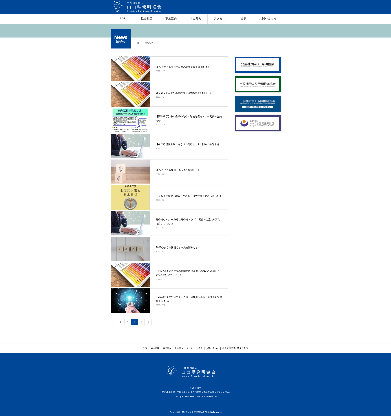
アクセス (219, 18)
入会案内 (195, 18)
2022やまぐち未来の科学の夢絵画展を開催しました (184, 67)
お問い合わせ (268, 18)
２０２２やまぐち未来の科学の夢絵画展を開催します (185, 92)
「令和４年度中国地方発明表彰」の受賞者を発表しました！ (189, 195)
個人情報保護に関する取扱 (235, 348)
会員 (244, 18)
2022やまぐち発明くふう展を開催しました (179, 170)
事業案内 (171, 18)
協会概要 (147, 18)
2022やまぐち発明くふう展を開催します (178, 247)
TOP (123, 18)
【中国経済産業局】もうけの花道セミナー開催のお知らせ (187, 144)
